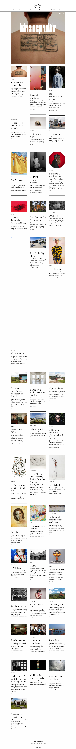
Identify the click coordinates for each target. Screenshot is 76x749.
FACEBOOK (38, 747)
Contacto (45, 10)
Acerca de (37, 10)
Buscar (61, 10)
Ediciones (22, 10)
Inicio (15, 10)
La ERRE (53, 10)
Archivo (29, 10)
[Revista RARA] (38, 4)
